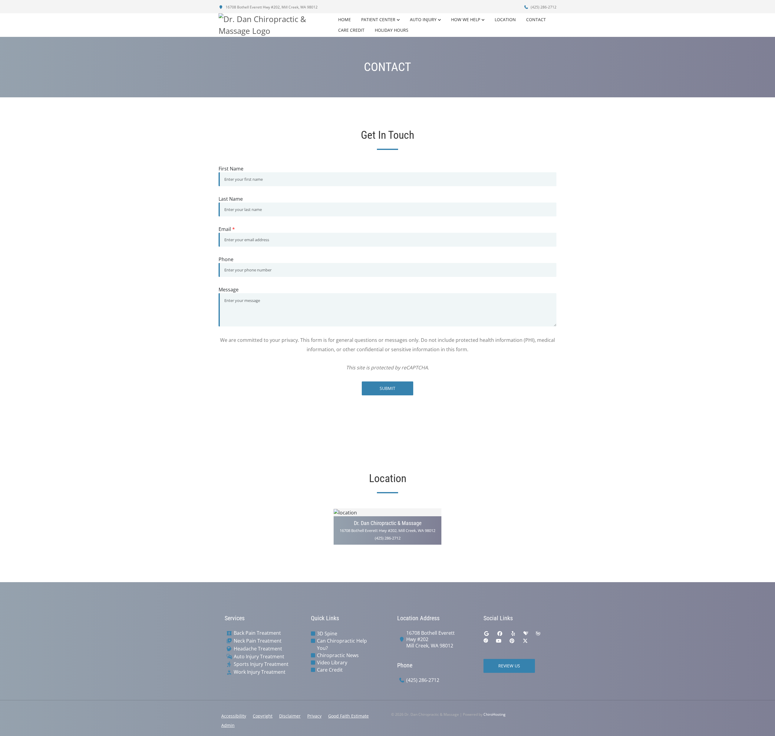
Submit (387, 388)
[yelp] (513, 633)
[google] (486, 633)
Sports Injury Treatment (261, 664)
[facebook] (500, 633)
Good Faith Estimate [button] (348, 716)
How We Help (465, 19)
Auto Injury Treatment (259, 656)
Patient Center (378, 19)
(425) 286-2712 (543, 7)
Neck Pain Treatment (258, 641)
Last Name (231, 199)
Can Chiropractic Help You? (342, 644)
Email (227, 229)
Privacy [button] (314, 716)
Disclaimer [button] (290, 716)
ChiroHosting (494, 714)
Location (505, 19)
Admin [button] (228, 725)
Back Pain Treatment (257, 633)
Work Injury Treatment (259, 672)
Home (344, 19)
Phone (226, 259)
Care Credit (351, 30)
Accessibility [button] (233, 716)
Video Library (332, 662)
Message (229, 289)
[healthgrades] (525, 633)
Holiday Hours (391, 30)
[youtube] (499, 640)
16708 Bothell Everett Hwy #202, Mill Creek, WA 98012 (271, 7)
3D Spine (327, 633)
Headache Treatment (258, 649)
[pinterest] (512, 640)
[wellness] (538, 633)
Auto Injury (423, 19)
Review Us (509, 666)
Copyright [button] (262, 716)
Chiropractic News (338, 655)
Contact (536, 19)
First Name (231, 168)
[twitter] (525, 640)
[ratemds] (485, 640)
